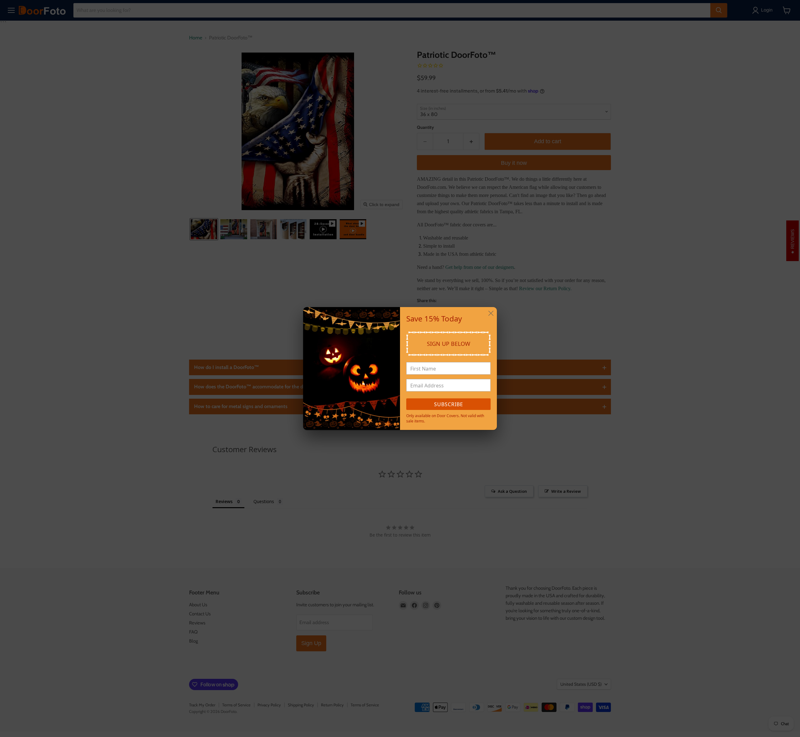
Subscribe (448, 404)
